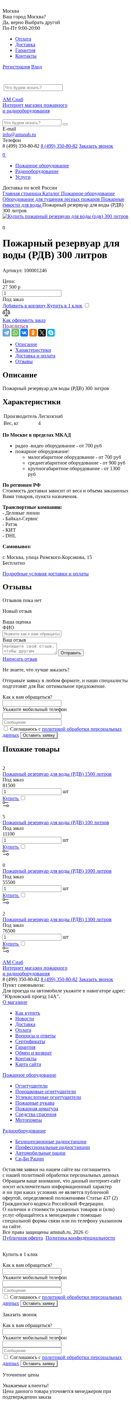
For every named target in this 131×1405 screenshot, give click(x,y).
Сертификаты (30, 1041)
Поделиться (15, 326)
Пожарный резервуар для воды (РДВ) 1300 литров (57, 919)
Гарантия (25, 50)
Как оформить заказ (24, 320)
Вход (36, 66)
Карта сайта (28, 1064)
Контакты (26, 56)
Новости (24, 1018)
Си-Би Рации (29, 1158)
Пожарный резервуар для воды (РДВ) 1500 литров (57, 774)
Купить (11, 798)
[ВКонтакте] (24, 333)
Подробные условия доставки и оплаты (46, 573)
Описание (26, 344)
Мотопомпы (28, 1120)
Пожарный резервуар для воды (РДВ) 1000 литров (57, 871)
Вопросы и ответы (35, 1035)
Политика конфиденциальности (80, 1238)
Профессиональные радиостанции (52, 1147)
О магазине (15, 1002)
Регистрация (16, 66)
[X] (42, 333)
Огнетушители (31, 1085)
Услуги (23, 177)
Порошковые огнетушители (45, 1091)
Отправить (71, 653)
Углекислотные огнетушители (48, 1097)
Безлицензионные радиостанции (50, 1141)
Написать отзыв (20, 659)
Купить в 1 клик (64, 305)
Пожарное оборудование (42, 165)
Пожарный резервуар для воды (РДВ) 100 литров (56, 822)
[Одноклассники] (33, 333)
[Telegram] (6, 333)
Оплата (23, 39)
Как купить (27, 1013)
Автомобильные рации (40, 1153)
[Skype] (51, 333)
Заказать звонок (96, 146)
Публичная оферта (23, 1238)
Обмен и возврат (33, 1052)
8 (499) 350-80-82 (59, 146)
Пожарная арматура (36, 1108)
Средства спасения (35, 1114)
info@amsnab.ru (19, 134)
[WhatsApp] (15, 333)
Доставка (25, 44)
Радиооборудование (37, 171)
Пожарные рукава (34, 1103)
